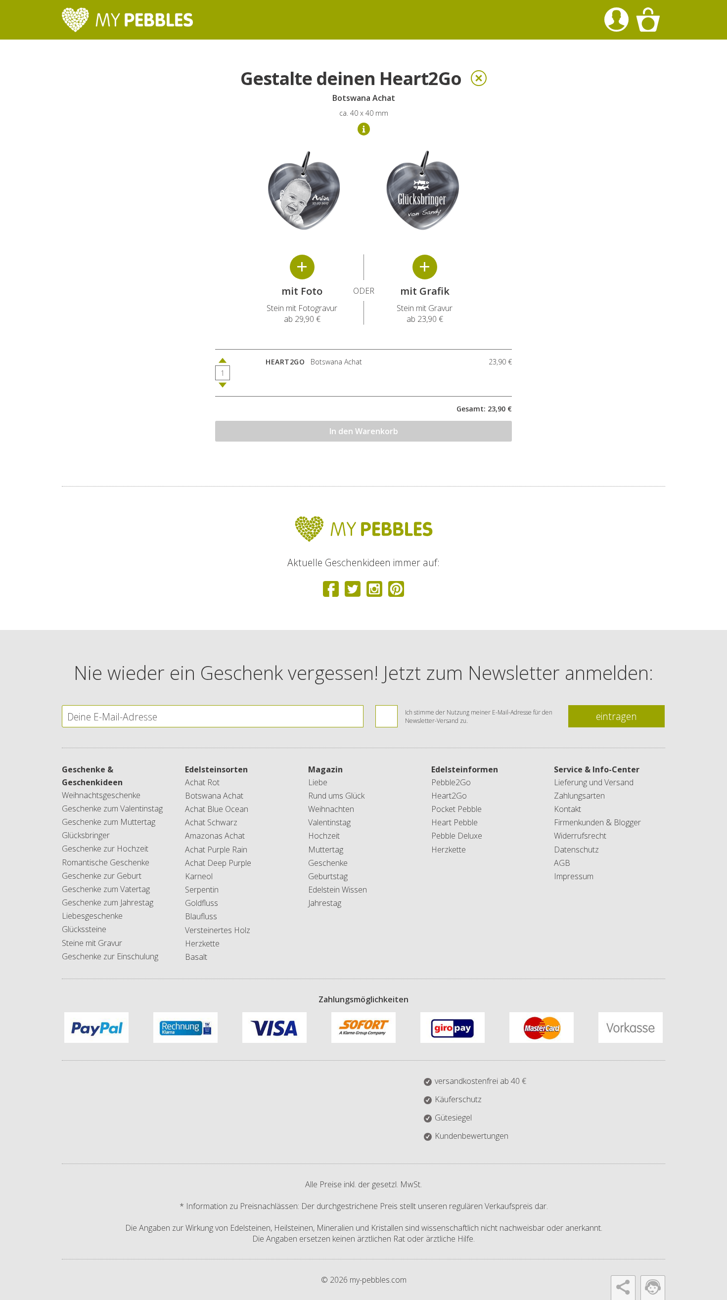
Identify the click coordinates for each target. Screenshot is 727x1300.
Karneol (199, 876)
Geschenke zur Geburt (101, 875)
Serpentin (202, 889)
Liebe (317, 782)
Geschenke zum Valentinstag (112, 808)
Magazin (325, 769)
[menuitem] (616, 19)
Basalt (196, 956)
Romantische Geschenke (105, 862)
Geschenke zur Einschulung (110, 956)
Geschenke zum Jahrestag (107, 902)
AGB (562, 862)
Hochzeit (324, 835)
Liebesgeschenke (92, 915)
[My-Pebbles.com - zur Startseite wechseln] (127, 19)
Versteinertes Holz (217, 930)
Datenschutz (576, 849)
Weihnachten (331, 809)
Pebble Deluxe (456, 835)
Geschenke (328, 862)
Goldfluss (201, 902)
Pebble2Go (451, 782)
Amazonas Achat (215, 835)
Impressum (573, 876)
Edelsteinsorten (216, 769)
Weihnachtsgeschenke (101, 795)
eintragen (616, 716)
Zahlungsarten (579, 795)
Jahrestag (324, 902)
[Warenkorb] (648, 19)
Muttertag (325, 849)
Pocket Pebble (456, 809)
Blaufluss (201, 916)
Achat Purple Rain (216, 849)
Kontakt (567, 809)
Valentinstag (329, 822)
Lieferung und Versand (594, 782)
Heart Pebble (454, 822)
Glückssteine (84, 929)
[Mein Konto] (616, 19)
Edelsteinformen (464, 769)
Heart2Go (449, 795)
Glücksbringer (86, 835)
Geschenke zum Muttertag (108, 821)
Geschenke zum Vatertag (106, 889)
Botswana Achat (214, 795)
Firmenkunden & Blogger (597, 822)
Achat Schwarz (211, 822)
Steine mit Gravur (92, 943)
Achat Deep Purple (218, 862)
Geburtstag (328, 876)
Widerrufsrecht (580, 835)
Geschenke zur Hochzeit (105, 848)
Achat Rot (202, 782)
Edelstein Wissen (337, 889)
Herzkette (202, 943)
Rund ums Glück (336, 795)
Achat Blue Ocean (216, 809)
